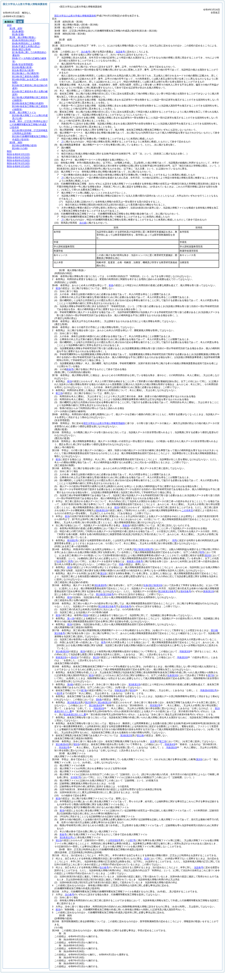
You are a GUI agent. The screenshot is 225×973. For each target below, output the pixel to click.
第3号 (60, 693)
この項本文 (187, 510)
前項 (58, 288)
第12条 (140, 735)
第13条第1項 (73, 702)
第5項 (76, 744)
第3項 (133, 690)
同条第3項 (185, 651)
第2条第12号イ (67, 837)
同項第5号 (115, 840)
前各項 (126, 525)
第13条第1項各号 (167, 591)
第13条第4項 (95, 705)
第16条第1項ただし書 (75, 714)
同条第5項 (99, 708)
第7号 (133, 840)
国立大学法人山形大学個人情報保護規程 (75, 15)
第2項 (88, 702)
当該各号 (120, 51)
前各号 (70, 369)
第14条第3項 (62, 651)
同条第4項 (170, 744)
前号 (103, 642)
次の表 (82, 222)
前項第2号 (72, 540)
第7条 (84, 690)
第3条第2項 (126, 735)
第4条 (70, 684)
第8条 (99, 699)
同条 (121, 564)
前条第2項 (61, 657)
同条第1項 (120, 690)
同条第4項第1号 (208, 690)
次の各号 (85, 51)
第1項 (96, 657)
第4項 (74, 657)
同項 (85, 615)
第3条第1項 (134, 684)
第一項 (70, 618)
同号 (174, 540)
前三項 (59, 393)
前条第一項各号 (135, 561)
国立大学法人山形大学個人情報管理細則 (104, 423)
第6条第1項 (102, 510)
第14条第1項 (104, 702)
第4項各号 (186, 591)
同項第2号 (155, 705)
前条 (111, 285)
